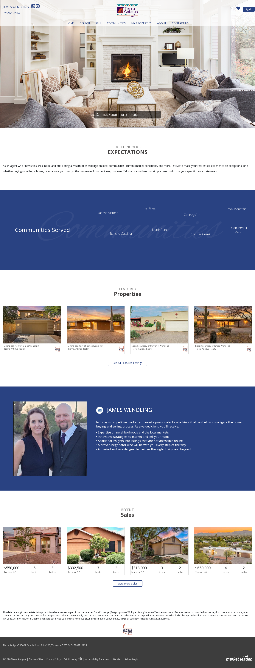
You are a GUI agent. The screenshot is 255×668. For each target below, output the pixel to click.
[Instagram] (33, 7)
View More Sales (128, 583)
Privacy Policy (53, 659)
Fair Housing (70, 659)
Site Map (117, 659)
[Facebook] (38, 7)
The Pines (149, 208)
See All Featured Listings (127, 363)
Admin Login (131, 659)
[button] (99, 410)
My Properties (141, 23)
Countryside (192, 214)
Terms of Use (36, 659)
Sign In (248, 9)
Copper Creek (201, 234)
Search (85, 23)
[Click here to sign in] (238, 9)
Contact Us (180, 23)
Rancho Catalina (121, 233)
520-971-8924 (11, 13)
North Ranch (160, 229)
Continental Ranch (239, 230)
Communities (116, 23)
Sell (98, 23)
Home (70, 23)
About (161, 23)
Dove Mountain (235, 209)
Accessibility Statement (97, 659)
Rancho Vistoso (107, 213)
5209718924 (80, 645)
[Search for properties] (97, 115)
